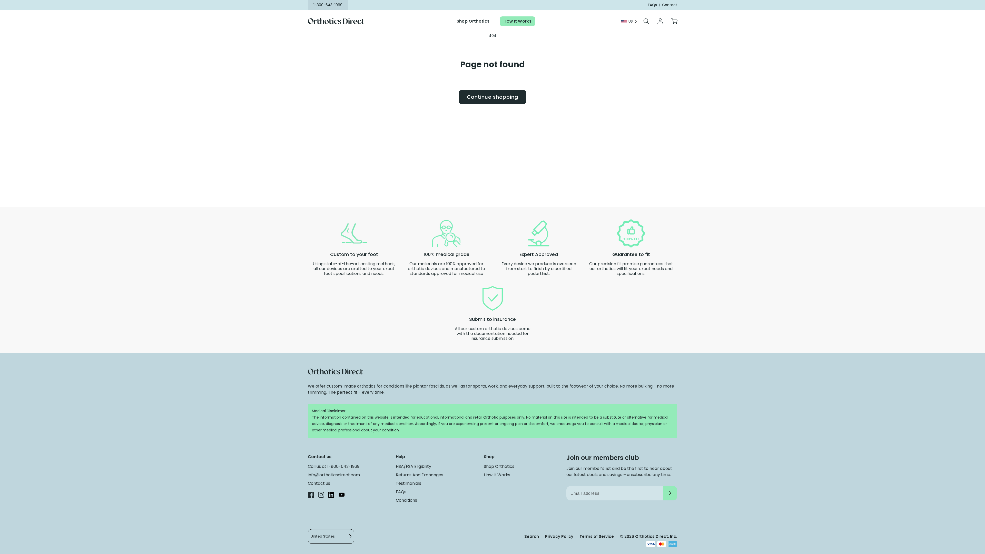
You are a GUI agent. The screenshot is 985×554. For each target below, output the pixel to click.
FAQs (401, 492)
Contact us (319, 483)
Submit (670, 493)
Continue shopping (492, 97)
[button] (646, 21)
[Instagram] (321, 496)
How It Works (517, 21)
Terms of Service (596, 536)
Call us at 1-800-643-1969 (333, 466)
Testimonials (408, 483)
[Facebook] (311, 496)
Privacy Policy (559, 536)
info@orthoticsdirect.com (334, 475)
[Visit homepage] (339, 21)
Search (531, 536)
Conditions (406, 500)
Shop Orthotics (473, 21)
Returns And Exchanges (419, 475)
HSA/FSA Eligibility (413, 466)
